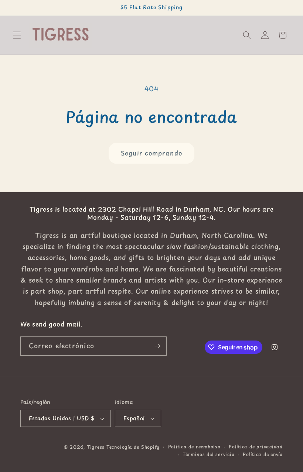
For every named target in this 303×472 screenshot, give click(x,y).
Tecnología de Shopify (133, 447)
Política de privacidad (256, 446)
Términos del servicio (208, 454)
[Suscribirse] (157, 346)
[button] (17, 35)
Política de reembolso (194, 446)
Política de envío (263, 454)
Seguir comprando (151, 153)
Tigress (96, 447)
